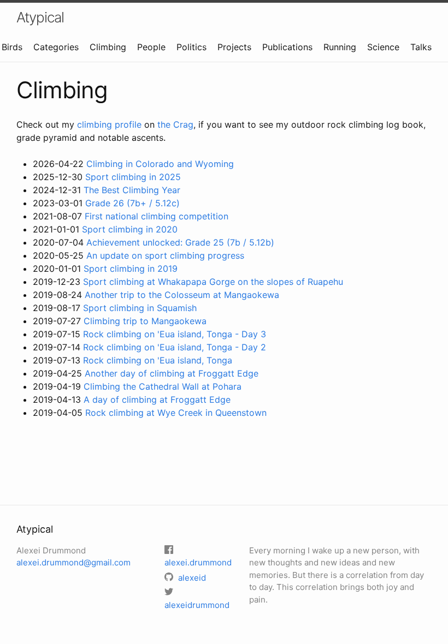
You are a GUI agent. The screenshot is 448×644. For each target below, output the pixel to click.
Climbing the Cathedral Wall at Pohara (162, 386)
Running (339, 46)
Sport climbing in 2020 (130, 229)
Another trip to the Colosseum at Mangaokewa (182, 294)
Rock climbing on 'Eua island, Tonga (157, 360)
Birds (12, 46)
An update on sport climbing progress (165, 255)
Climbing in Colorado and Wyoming (160, 163)
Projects (234, 46)
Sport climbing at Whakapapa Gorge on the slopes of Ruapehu (213, 281)
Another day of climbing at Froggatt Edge (171, 373)
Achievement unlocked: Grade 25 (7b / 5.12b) (180, 242)
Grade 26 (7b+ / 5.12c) (132, 203)
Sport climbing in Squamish (140, 307)
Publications (287, 46)
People (151, 46)
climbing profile (109, 124)
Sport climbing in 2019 (131, 268)
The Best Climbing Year (132, 189)
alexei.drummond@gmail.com (73, 562)
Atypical (40, 17)
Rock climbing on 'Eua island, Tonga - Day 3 (174, 334)
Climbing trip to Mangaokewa (145, 320)
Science (383, 46)
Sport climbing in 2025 (133, 176)
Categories (56, 46)
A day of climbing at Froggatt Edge (157, 399)
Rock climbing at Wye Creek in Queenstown (176, 412)
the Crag (175, 124)
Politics (191, 46)
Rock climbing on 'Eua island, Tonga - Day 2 (174, 347)
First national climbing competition (156, 216)
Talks (421, 46)
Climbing (108, 46)
